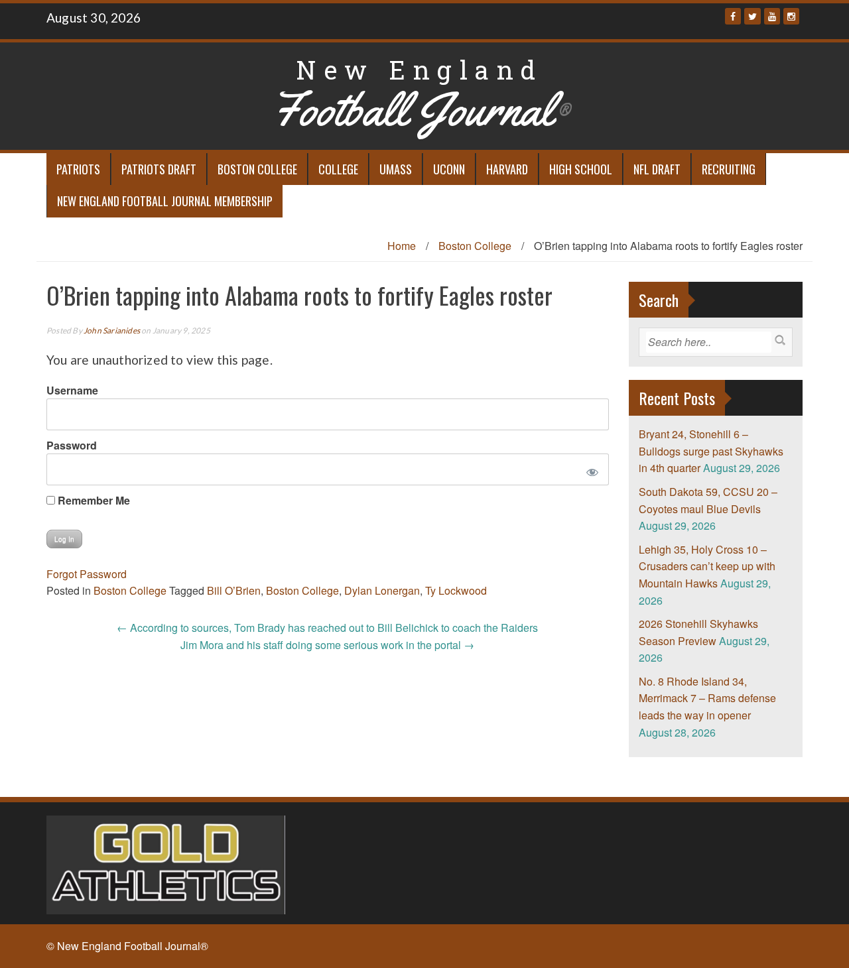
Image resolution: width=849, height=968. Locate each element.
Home (401, 245)
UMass (395, 169)
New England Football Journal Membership (165, 201)
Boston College (257, 169)
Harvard (507, 169)
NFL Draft (657, 169)
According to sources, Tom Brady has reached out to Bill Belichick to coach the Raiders (327, 627)
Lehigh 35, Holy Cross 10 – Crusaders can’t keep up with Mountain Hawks (707, 566)
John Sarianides (112, 330)
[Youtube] (772, 16)
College (338, 169)
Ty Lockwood (456, 590)
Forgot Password (86, 573)
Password (71, 445)
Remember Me (92, 500)
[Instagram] (791, 16)
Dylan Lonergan (382, 590)
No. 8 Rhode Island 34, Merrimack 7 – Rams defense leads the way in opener (707, 698)
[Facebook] (733, 16)
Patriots (78, 169)
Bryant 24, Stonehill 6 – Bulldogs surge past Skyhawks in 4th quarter (711, 450)
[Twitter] (752, 16)
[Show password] (589, 469)
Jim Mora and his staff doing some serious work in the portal (327, 644)
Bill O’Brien (234, 590)
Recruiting (728, 169)
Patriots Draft (158, 169)
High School (580, 169)
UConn (449, 169)
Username (72, 390)
